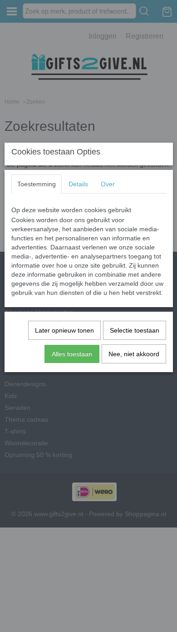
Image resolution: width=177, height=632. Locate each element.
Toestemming (36, 184)
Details (78, 184)
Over (108, 184)
